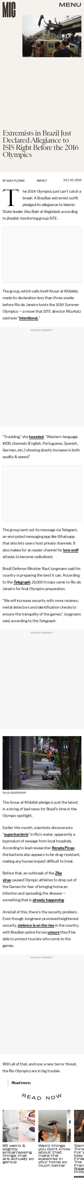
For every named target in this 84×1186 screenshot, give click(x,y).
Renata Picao (63, 848)
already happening (48, 900)
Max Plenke (16, 180)
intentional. (28, 318)
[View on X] (42, 254)
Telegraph (22, 582)
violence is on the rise (36, 925)
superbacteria (16, 834)
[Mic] (9, 10)
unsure (53, 932)
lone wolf (70, 550)
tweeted (36, 437)
